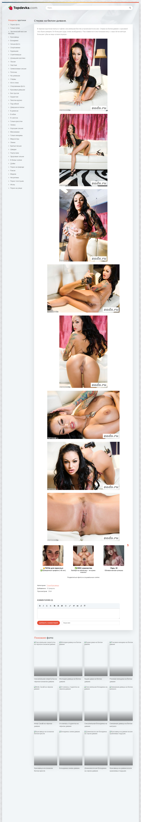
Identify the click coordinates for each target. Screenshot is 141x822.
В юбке (13, 114)
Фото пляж (14, 83)
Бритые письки (15, 146)
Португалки (14, 153)
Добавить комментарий (48, 623)
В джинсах (14, 111)
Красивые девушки (17, 90)
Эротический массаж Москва (17, 33)
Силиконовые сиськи (18, 69)
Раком (12, 171)
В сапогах (14, 118)
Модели (13, 174)
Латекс (13, 125)
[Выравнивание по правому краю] (61, 605)
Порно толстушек (17, 181)
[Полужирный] (39, 605)
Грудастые (14, 97)
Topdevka (25, 8)
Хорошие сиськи (16, 128)
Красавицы (14, 37)
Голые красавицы (53, 585)
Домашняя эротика (17, 58)
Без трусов (14, 93)
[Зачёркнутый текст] (50, 605)
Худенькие (14, 51)
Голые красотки (16, 121)
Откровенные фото (17, 86)
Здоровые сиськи (17, 156)
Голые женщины (16, 135)
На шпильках (15, 76)
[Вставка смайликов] (65, 605)
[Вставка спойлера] (84, 605)
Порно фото (15, 25)
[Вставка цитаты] (77, 605)
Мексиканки (14, 132)
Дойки (12, 164)
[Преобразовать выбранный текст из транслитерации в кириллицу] (81, 605)
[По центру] (58, 605)
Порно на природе (17, 167)
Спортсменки (15, 48)
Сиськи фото (15, 44)
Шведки (13, 149)
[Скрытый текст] (73, 605)
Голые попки (15, 28)
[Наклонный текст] (43, 605)
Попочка (13, 72)
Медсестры (14, 139)
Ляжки (12, 142)
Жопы (12, 185)
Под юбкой (14, 104)
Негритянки (14, 178)
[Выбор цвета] (69, 605)
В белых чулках (16, 160)
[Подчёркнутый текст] (47, 605)
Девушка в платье (17, 107)
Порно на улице (16, 188)
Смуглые (13, 65)
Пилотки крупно (16, 100)
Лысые (13, 62)
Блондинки (14, 41)
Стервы (13, 79)
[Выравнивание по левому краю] (54, 605)
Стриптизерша (15, 55)
